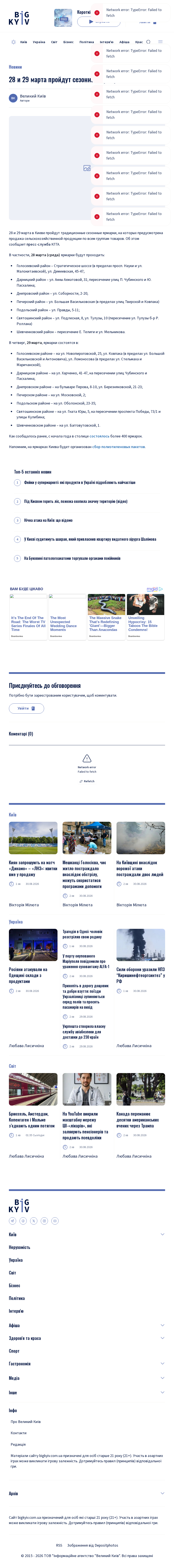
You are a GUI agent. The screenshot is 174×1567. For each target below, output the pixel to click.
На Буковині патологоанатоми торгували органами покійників (72, 558)
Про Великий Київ (26, 1421)
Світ (54, 42)
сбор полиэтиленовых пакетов (118, 447)
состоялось (99, 436)
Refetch (89, 781)
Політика (87, 42)
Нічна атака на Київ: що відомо (48, 520)
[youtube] (55, 1221)
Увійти (144, 22)
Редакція (18, 1444)
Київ (23, 42)
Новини (15, 67)
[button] (90, 1234)
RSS (59, 1545)
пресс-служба (39, 244)
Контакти (19, 1433)
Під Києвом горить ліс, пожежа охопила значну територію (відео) (75, 501)
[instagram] (44, 1221)
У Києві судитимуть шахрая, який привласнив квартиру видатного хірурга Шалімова (90, 539)
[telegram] (12, 1221)
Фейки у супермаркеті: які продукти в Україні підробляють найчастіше (79, 482)
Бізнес (68, 42)
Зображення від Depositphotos (92, 1545)
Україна (39, 42)
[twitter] (33, 1221)
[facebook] (23, 1221)
